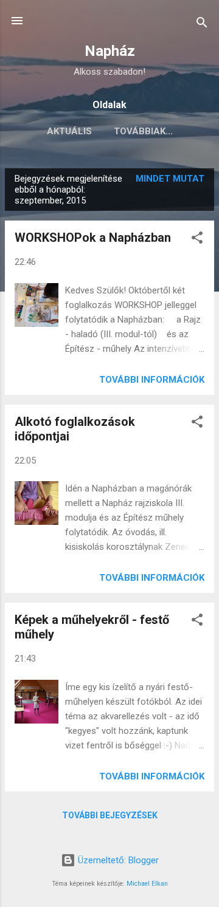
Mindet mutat (170, 178)
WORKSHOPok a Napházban (93, 237)
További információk (151, 379)
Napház (110, 51)
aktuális (69, 131)
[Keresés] (202, 24)
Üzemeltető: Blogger (117, 860)
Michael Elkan (147, 884)
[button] (197, 239)
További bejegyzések (110, 815)
